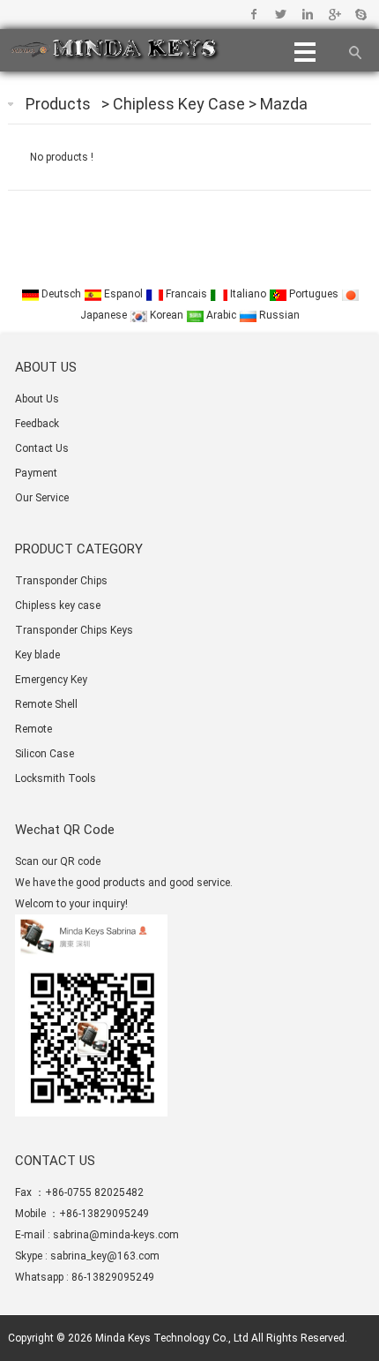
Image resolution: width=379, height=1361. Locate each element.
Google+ (334, 14)
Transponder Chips (61, 581)
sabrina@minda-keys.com (116, 1235)
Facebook (254, 14)
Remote (33, 729)
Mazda (284, 103)
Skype (360, 14)
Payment (36, 473)
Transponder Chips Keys (74, 630)
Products (58, 103)
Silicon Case (44, 754)
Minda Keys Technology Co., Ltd (172, 1338)
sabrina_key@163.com (105, 1256)
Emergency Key (51, 679)
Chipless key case (181, 103)
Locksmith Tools (55, 778)
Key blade (37, 655)
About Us (37, 399)
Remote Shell (46, 704)
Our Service (42, 498)
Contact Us (42, 448)
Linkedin (307, 14)
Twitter (281, 14)
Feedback (37, 423)
